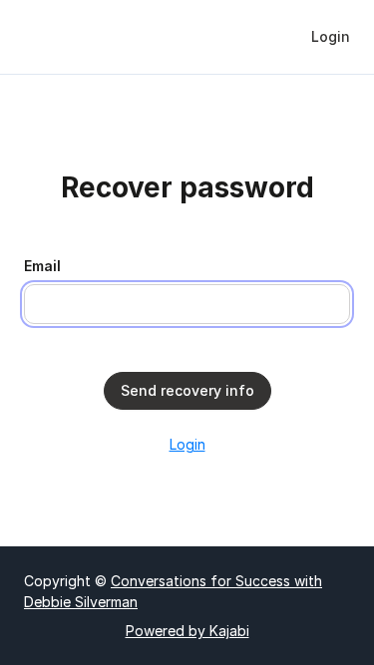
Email (42, 265)
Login (187, 444)
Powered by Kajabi (187, 630)
